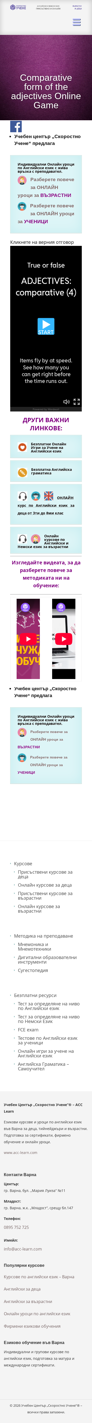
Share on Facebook (16, 126)
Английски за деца (22, 1289)
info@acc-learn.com (23, 1249)
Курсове (23, 863)
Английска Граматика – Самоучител (43, 1066)
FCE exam (28, 1030)
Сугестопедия (33, 970)
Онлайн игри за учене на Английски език (46, 1053)
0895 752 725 (16, 1227)
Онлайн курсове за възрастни (39, 908)
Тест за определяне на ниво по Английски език (49, 1006)
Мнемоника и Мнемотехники (34, 946)
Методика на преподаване (43, 936)
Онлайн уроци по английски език (37, 1313)
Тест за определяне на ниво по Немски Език (49, 1019)
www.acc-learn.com (20, 1152)
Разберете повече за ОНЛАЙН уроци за (46, 187)
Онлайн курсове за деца (45, 885)
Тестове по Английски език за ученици (47, 1040)
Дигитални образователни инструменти (47, 959)
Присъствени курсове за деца (45, 874)
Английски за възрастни (28, 1301)
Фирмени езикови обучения (32, 1326)
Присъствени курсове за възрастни (45, 895)
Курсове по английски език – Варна (39, 1277)
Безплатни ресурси (35, 995)
